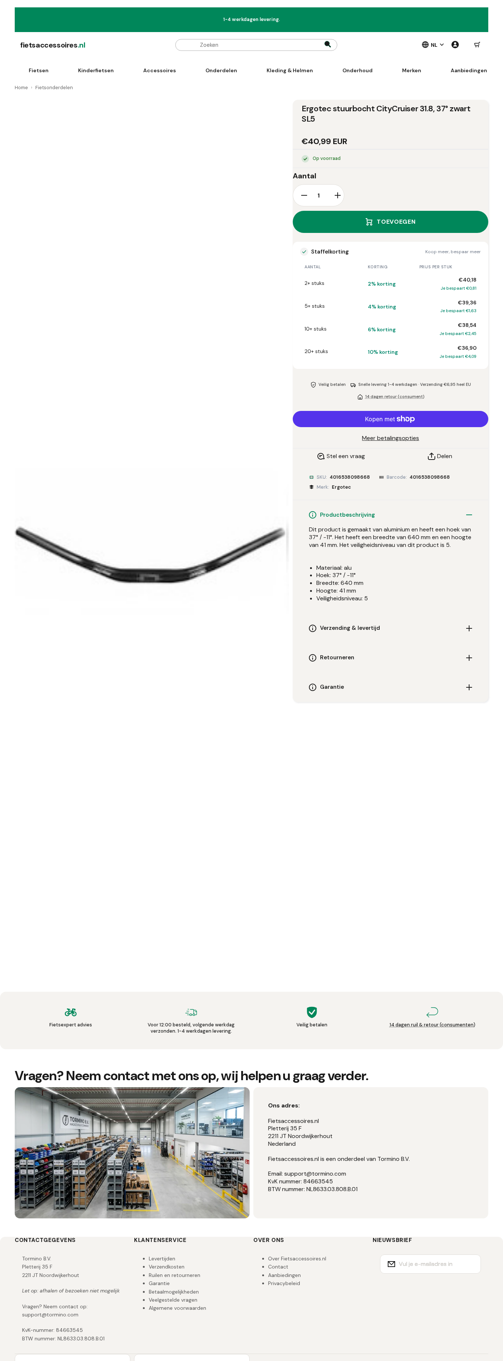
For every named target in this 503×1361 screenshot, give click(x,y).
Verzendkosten (166, 1266)
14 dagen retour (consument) (394, 396)
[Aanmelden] (470, 1264)
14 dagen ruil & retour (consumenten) (432, 1025)
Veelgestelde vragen (173, 1300)
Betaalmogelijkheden (174, 1291)
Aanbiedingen (284, 1275)
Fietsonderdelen (54, 87)
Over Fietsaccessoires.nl (297, 1258)
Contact (278, 1266)
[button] (477, 45)
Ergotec (341, 487)
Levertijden (162, 1258)
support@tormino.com (50, 1314)
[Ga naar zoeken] (328, 44)
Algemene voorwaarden (177, 1308)
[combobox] (256, 45)
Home (21, 87)
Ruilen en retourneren (174, 1275)
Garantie (159, 1283)
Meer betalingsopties (390, 438)
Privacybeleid (284, 1283)
